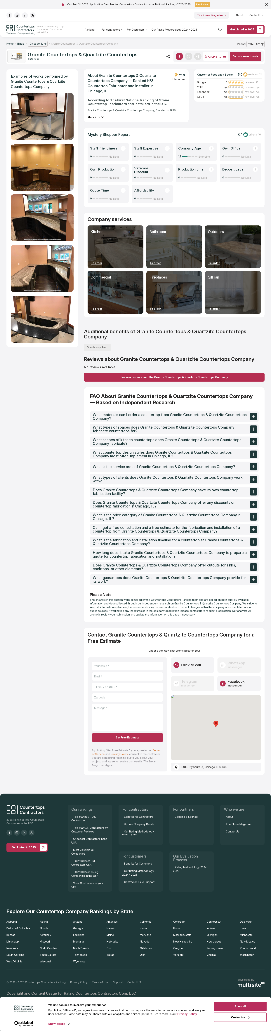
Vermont (178, 954)
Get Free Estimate (127, 737)
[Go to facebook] (9, 15)
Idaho (143, 928)
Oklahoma (146, 948)
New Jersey (214, 941)
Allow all (240, 1006)
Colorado (179, 921)
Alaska (44, 921)
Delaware (246, 921)
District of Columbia (18, 928)
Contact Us (256, 15)
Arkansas (112, 921)
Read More (202, 4)
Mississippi (12, 941)
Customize (238, 1017)
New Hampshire (182, 941)
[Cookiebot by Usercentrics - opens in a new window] (24, 1024)
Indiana (211, 928)
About (239, 15)
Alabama (11, 921)
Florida (44, 928)
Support (118, 982)
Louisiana (78, 934)
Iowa (243, 928)
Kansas (10, 934)
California (145, 921)
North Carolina (48, 948)
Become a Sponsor (186, 816)
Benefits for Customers (138, 863)
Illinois (176, 928)
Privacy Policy (119, 754)
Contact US (134, 982)
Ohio (109, 948)
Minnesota (246, 934)
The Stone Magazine (210, 15)
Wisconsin (46, 961)
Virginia (211, 954)
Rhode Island (248, 948)
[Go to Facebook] (179, 56)
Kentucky (45, 934)
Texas (110, 954)
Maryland (145, 934)
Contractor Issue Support (139, 882)
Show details (56, 1023)
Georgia (78, 928)
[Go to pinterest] (33, 15)
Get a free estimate (245, 56)
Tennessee (80, 954)
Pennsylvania (215, 948)
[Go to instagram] (17, 15)
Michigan (212, 934)
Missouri (45, 941)
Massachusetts (182, 934)
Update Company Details (139, 824)
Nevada (145, 941)
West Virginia (14, 961)
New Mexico (247, 941)
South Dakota (48, 954)
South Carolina (15, 954)
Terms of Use (100, 982)
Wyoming (79, 961)
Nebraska (112, 941)
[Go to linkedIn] (25, 15)
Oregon (178, 948)
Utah (142, 954)
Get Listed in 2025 (242, 29)
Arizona (77, 921)
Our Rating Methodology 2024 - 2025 (174, 29)
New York (12, 948)
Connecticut (214, 921)
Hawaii (110, 928)
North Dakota (81, 948)
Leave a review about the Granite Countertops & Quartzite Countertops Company (174, 377)
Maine (110, 934)
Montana (78, 941)
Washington (247, 954)
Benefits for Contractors (138, 816)
